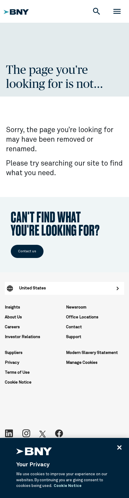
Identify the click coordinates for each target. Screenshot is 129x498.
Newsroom (76, 307)
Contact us (27, 251)
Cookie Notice (18, 382)
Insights (12, 307)
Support (73, 337)
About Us (13, 317)
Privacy (12, 362)
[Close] (119, 447)
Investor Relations (22, 337)
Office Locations (82, 317)
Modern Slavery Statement (92, 353)
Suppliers (13, 353)
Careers (12, 327)
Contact (74, 327)
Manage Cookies (82, 362)
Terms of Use (17, 372)
